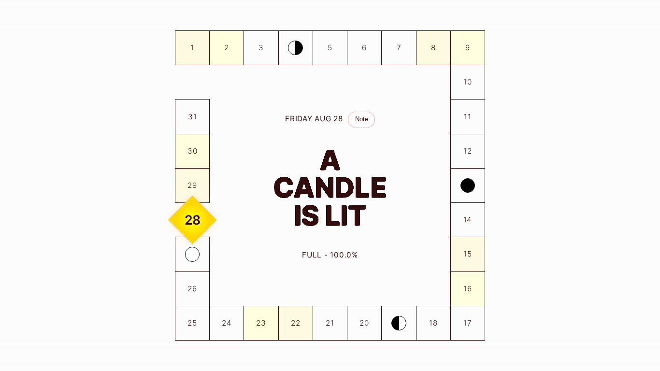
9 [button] (467, 47)
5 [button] (330, 47)
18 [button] (433, 323)
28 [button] (193, 220)
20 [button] (364, 323)
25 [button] (192, 323)
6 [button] (364, 47)
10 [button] (467, 81)
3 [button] (261, 47)
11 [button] (468, 116)
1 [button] (192, 47)
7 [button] (399, 47)
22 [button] (296, 323)
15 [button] (467, 253)
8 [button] (433, 47)
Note (361, 119)
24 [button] (227, 323)
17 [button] (467, 323)
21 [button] (330, 323)
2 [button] (226, 47)
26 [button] (192, 288)
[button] (296, 48)
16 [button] (467, 288)
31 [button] (192, 116)
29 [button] (192, 185)
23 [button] (261, 323)
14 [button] (468, 219)
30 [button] (192, 151)
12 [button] (467, 151)
